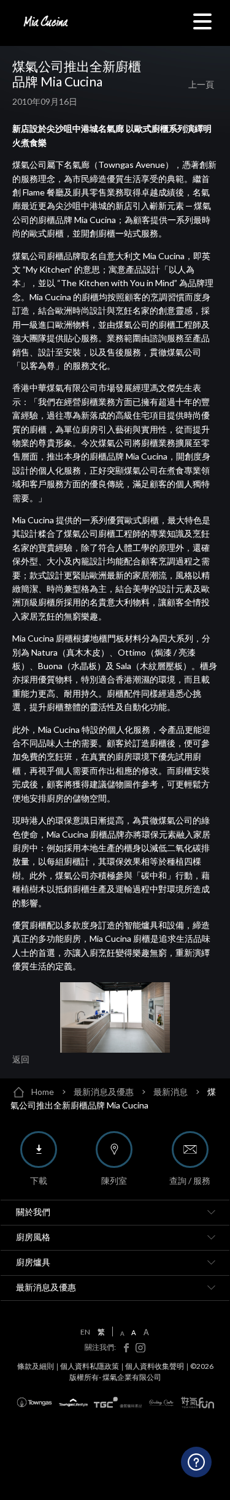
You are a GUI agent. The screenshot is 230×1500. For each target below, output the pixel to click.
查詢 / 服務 (189, 1180)
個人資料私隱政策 (89, 1366)
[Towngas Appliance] (118, 1401)
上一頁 (201, 84)
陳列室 (114, 1180)
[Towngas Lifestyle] (73, 1402)
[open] (211, 1212)
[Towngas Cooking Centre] (161, 1401)
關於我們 (33, 1211)
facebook (123, 1347)
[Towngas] (34, 1402)
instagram (137, 1347)
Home (42, 1091)
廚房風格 (33, 1237)
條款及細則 (35, 1366)
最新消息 (170, 1091)
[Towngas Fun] (197, 1402)
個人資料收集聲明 (154, 1366)
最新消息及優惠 (104, 1091)
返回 (20, 1059)
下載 (38, 1180)
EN (85, 1332)
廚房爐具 (33, 1262)
